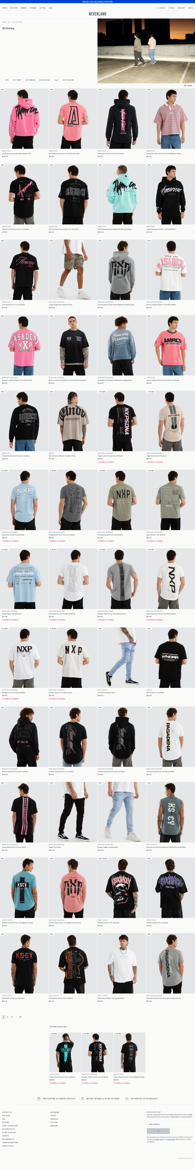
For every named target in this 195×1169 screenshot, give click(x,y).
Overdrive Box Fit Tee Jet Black (13, 305)
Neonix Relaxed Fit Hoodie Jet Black (15, 772)
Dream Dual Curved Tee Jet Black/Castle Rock (129, 1077)
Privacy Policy (8, 1146)
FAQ (3, 1119)
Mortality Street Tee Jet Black (108, 923)
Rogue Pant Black (55, 847)
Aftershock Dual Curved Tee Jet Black (15, 229)
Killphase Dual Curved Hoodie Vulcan (111, 153)
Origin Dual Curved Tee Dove (156, 456)
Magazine (54, 1126)
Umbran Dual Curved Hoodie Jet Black (111, 772)
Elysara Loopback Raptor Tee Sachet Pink (17, 380)
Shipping (5, 1122)
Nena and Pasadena (56, 302)
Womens (33, 8)
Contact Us (7, 1112)
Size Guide (6, 1115)
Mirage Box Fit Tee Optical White (13, 693)
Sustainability (8, 1139)
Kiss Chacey (103, 690)
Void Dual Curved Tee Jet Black (13, 998)
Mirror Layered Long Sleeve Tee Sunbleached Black (67, 380)
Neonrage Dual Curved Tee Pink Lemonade (64, 153)
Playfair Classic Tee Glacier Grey (60, 693)
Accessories (44, 80)
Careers (5, 1136)
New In (4, 8)
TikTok (53, 1115)
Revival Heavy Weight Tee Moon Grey (62, 456)
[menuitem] (4, 7)
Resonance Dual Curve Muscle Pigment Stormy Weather (166, 847)
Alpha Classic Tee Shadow (156, 535)
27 (20, 1017)
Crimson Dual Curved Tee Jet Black (61, 772)
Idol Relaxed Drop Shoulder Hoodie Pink (16, 153)
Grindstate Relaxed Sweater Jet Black (15, 456)
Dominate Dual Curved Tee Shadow (110, 535)
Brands (24, 8)
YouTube (54, 1122)
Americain (6, 151)
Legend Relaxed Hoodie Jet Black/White (161, 229)
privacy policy (159, 1139)
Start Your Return (10, 1126)
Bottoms (17, 80)
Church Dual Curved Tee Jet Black (62, 1077)
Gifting (43, 8)
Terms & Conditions (10, 1142)
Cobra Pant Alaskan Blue (106, 693)
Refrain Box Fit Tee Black (155, 693)
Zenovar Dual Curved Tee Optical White (160, 772)
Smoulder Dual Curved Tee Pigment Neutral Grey (163, 998)
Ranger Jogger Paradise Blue (108, 847)
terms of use (171, 1139)
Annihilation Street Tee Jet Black (61, 998)
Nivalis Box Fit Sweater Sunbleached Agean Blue (115, 380)
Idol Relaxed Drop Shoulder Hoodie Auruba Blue (115, 229)
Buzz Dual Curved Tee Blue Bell (13, 535)
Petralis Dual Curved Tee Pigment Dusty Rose (65, 923)
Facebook (54, 1119)
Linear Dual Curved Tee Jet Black (14, 847)
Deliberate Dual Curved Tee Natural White (161, 614)
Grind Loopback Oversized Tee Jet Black (63, 229)
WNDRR (51, 453)
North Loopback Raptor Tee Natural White (161, 305)
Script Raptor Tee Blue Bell (11, 614)
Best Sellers (68, 80)
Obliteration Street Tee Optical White (111, 998)
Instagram (54, 1112)
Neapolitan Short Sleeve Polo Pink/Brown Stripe (163, 153)
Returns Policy (8, 1129)
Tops (6, 80)
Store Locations (9, 1132)
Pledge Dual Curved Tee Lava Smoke (62, 535)
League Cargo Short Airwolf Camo (60, 305)
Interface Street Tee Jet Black (157, 923)
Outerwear (30, 80)
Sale (50, 8)
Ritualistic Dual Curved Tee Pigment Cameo (17, 923)
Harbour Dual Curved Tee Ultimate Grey (112, 614)
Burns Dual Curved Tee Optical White (62, 614)
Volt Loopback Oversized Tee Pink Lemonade (162, 380)
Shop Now (14, 8)
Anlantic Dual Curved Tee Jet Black (110, 456)
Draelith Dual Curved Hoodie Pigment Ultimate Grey (116, 305)
